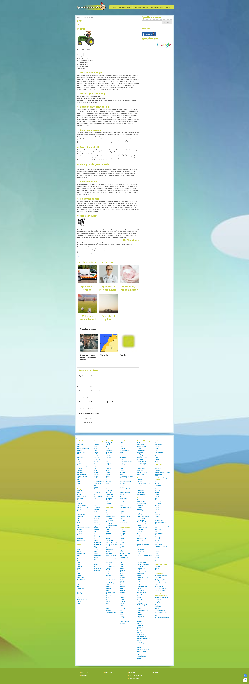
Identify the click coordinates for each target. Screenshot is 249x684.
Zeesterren (97, 570)
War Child (157, 614)
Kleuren (139, 579)
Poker (156, 527)
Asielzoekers (158, 599)
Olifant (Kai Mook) (99, 496)
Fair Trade (158, 577)
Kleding (108, 551)
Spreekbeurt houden (141, 7)
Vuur (107, 603)
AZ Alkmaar (158, 487)
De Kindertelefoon (160, 579)
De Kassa (140, 566)
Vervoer (139, 640)
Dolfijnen (79, 575)
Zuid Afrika (123, 618)
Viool (156, 461)
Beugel (122, 459)
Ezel (78, 586)
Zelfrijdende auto (141, 656)
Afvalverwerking (141, 501)
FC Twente (158, 503)
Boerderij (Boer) (81, 496)
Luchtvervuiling (141, 592)
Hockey (157, 511)
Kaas (107, 461)
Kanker (122, 485)
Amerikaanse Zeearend (83, 548)
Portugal (122, 597)
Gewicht (122, 479)
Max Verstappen (141, 463)
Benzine (139, 507)
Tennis (157, 548)
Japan (121, 564)
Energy (157, 568)
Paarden (96, 500)
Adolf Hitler (140, 443)
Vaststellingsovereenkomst (144, 638)
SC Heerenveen (159, 533)
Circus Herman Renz (143, 516)
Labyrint (139, 581)
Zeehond (96, 563)
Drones (139, 533)
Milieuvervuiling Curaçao (84, 467)
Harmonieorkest (159, 452)
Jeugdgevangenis (142, 562)
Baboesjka (140, 505)
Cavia (78, 562)
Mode (107, 557)
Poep (107, 573)
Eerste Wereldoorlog (111, 525)
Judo (156, 513)
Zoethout (108, 481)
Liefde (139, 588)
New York (122, 581)
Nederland (122, 577)
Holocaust (158, 470)
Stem (121, 515)
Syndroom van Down (125, 516)
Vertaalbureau (81, 540)
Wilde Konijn (97, 555)
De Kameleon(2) (141, 522)
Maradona (140, 459)
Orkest (157, 459)
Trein (107, 597)
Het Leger (79, 520)
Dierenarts (80, 502)
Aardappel (109, 443)
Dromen (139, 531)
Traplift (139, 631)
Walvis (95, 548)
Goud (138, 553)
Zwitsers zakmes (111, 612)
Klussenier (80, 516)
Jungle (79, 461)
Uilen (95, 531)
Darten (157, 496)
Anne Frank (140, 444)
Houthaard (140, 557)
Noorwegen (123, 585)
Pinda (107, 470)
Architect (79, 494)
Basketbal (158, 490)
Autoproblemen (141, 503)
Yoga (156, 559)
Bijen (78, 560)
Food (156, 570)
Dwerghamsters (81, 579)
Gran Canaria (123, 555)
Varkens (96, 557)
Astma (121, 452)
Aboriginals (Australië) (83, 448)
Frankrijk (122, 551)
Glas (107, 535)
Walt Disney (140, 474)
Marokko (122, 573)
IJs (107, 459)
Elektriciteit (140, 481)
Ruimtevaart (109, 575)
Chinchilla (79, 566)
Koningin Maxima (142, 456)
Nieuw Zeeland (124, 583)
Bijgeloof (139, 509)
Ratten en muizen (98, 515)
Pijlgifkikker (97, 509)
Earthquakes (158, 566)
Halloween (109, 490)
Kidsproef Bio (159, 605)
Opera (156, 457)
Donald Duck (140, 448)
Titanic (108, 594)
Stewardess (80, 529)
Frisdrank (108, 457)
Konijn (95, 470)
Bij (77, 559)
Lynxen (96, 487)
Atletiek (157, 483)
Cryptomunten (141, 518)
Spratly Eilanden (81, 474)
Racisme (139, 620)
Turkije (121, 614)
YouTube (108, 610)
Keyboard (157, 456)
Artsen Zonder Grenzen (161, 597)
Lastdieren (96, 478)
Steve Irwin (140, 470)
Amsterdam (123, 531)
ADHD (121, 443)
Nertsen (96, 491)
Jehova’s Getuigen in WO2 (162, 472)
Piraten (108, 572)
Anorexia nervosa (124, 450)
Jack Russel (97, 456)
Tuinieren (139, 632)
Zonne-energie (141, 494)
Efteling (139, 536)
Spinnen (96, 522)
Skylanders (140, 625)
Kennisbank (108, 672)
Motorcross (158, 518)
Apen (78, 549)
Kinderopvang (81, 514)
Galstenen (122, 472)
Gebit (121, 474)
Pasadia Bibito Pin (142, 610)
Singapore (122, 603)
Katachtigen (97, 461)
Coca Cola (109, 452)
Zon (78, 485)
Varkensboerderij (141, 636)
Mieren (95, 489)
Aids (121, 444)
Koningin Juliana (141, 454)
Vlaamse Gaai (98, 537)
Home (114, 7)
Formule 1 (158, 507)
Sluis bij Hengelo (110, 579)
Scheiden (139, 621)
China (121, 544)
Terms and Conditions (135, 675)
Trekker (108, 599)
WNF (156, 616)
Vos (95, 546)
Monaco (122, 575)
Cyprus (122, 548)
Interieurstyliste (81, 513)
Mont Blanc (80, 468)
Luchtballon (140, 590)
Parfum (139, 607)
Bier (107, 446)
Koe (95, 468)
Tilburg (121, 612)
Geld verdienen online (143, 544)
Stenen (139, 629)
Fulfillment (140, 540)
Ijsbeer (95, 450)
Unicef (157, 584)
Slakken (96, 520)
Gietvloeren (140, 551)
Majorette (157, 516)
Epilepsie (122, 470)
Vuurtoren (108, 605)
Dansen (157, 446)
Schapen (96, 518)
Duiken (157, 498)
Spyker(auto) (109, 581)
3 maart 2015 (87, 398)
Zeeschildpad (97, 568)
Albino (121, 446)
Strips (107, 584)
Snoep (108, 472)
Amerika (122, 529)
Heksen (108, 536)
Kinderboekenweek (142, 570)
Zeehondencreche (160, 590)
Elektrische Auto (141, 538)
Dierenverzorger (81, 505)
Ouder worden (123, 498)
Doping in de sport (142, 527)
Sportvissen (158, 544)
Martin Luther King (142, 461)
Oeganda (122, 586)
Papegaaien (97, 507)
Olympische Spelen (160, 522)
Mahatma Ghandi (142, 457)
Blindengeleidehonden (126, 461)
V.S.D (121, 518)
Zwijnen (96, 535)
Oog (121, 496)
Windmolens (140, 492)
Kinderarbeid (109, 549)
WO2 (156, 476)
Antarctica (122, 533)
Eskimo (79, 454)
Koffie (107, 465)
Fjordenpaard (80, 588)
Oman (121, 588)
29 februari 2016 (88, 419)
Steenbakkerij (110, 583)
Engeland (122, 550)
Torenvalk (96, 529)
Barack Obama (141, 446)
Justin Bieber (141, 452)
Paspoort (108, 568)
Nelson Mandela (141, 465)
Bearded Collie (81, 553)
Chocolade (109, 450)
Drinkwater (140, 529)
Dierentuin (79, 570)
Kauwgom (109, 463)
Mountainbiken (159, 520)
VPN (138, 645)
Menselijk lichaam (125, 492)
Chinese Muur (81, 452)
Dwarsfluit (157, 448)
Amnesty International (161, 575)
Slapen (122, 511)
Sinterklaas (109, 498)
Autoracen (158, 485)
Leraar (78, 522)
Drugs (138, 535)
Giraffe (79, 592)
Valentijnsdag (110, 502)
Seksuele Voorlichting (126, 507)
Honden (96, 448)
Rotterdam (122, 601)
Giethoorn (108, 533)
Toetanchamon (110, 596)
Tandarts (79, 531)
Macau (121, 572)
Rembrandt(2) (141, 468)
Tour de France (159, 550)
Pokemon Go (141, 616)
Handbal (157, 509)
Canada (122, 542)
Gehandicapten (124, 478)
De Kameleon (141, 520)
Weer (78, 481)
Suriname (122, 607)
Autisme (122, 454)
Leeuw (95, 479)
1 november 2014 (87, 376)
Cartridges (140, 514)
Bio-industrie (140, 511)
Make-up (139, 594)
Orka (95, 498)
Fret (78, 590)
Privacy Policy (85, 672)
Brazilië (122, 540)
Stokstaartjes (97, 524)
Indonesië (122, 559)
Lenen (139, 583)
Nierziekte (122, 494)
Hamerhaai (80, 605)
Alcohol (108, 444)
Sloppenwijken (159, 586)
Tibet (121, 610)
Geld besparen (141, 546)
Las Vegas (123, 568)
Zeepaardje (97, 566)
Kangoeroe (97, 459)
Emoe (78, 584)
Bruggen (139, 513)
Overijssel (122, 592)
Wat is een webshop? (143, 649)
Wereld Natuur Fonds (161, 588)
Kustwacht (158, 606)
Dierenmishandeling (142, 524)
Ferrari (108, 527)
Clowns (79, 500)
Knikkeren (109, 553)
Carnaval (108, 489)
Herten (95, 446)
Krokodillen (97, 474)
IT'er (78, 511)
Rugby (157, 531)
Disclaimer (84, 675)
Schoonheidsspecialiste (83, 527)
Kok (78, 518)
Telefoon (108, 586)
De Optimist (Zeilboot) (143, 605)
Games (139, 542)
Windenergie (140, 490)
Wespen (96, 553)
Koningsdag (109, 496)
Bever (78, 557)
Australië (122, 538)
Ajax (156, 481)
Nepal (121, 579)
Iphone (139, 548)
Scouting (157, 537)
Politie (78, 526)
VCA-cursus (140, 634)
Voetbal (157, 557)
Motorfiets (109, 562)
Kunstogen (123, 491)
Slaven (108, 577)
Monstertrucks (141, 603)
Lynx (95, 485)
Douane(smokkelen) (82, 507)
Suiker (108, 476)
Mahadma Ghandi (111, 555)
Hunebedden (109, 540)
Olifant (95, 494)
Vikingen (108, 601)
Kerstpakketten (141, 568)
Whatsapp (140, 655)
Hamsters (96, 444)
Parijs (121, 596)
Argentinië (122, 535)
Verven (139, 647)
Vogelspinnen (97, 544)
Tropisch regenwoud (82, 476)
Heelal (78, 459)
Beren (78, 555)
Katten (95, 465)
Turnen (157, 551)
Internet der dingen (111, 544)
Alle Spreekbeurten (157, 7)
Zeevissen (158, 561)
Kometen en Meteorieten (84, 465)
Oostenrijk (122, 590)
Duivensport (158, 500)
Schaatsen (158, 535)
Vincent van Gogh (142, 472)
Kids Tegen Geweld (160, 581)
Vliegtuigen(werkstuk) (143, 643)
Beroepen (85, 17)
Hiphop (157, 454)
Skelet (121, 509)
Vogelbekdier (97, 542)
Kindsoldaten (140, 573)
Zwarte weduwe (98, 572)
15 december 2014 (87, 386)
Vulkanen (79, 479)
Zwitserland (123, 620)
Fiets (107, 529)
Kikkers (96, 467)
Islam (138, 560)
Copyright (132, 672)
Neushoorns (97, 492)
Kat (95, 463)
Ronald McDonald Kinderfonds (163, 583)
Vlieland (122, 616)
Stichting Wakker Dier (161, 612)
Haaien (79, 603)
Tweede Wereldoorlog (161, 478)
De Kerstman (109, 494)
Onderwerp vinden (125, 7)
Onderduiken (158, 474)
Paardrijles (158, 524)
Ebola (121, 468)
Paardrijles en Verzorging (162, 526)
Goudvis (79, 596)
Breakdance (158, 444)
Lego (138, 584)
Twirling (157, 555)
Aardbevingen (81, 443)
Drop (107, 454)
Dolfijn (78, 573)
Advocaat (79, 490)
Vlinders (96, 540)
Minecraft (139, 596)
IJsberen (96, 452)
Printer (139, 608)
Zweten (122, 524)
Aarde (78, 446)
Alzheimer (122, 448)
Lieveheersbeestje (99, 481)
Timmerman (80, 535)
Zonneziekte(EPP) (125, 522)
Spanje (122, 605)
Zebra (95, 561)
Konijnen (96, 472)
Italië (121, 561)
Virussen (122, 520)
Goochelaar (80, 509)
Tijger (95, 526)
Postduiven (97, 513)
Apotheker (80, 492)
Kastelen (108, 546)
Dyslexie (122, 467)
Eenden (79, 583)
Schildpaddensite (160, 610)
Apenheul (79, 551)
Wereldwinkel (141, 653)
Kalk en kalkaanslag (143, 564)
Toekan (96, 527)
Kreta (121, 566)
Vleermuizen (97, 539)
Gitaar (156, 450)
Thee (107, 478)
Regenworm (97, 516)
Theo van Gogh (110, 592)
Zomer (139, 658)
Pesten (139, 612)
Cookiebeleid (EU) (134, 678)
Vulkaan (79, 478)
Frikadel (108, 456)
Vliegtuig (139, 642)
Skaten (157, 540)
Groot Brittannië (124, 557)
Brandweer (80, 498)
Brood (107, 448)
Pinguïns (96, 511)
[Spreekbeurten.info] (87, 6)
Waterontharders (141, 651)
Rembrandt (140, 467)
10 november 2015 (88, 409)
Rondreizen (80, 472)
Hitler (156, 466)
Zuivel (107, 483)
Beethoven (158, 443)
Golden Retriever (81, 594)
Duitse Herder (81, 577)
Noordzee (79, 470)
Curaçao (122, 546)
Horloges (108, 538)
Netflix (139, 597)
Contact (155, 672)
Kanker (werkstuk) (125, 489)
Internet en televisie (111, 542)
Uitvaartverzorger (81, 537)
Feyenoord (158, 505)
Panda (95, 505)
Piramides (109, 570)
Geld (107, 531)
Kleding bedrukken (142, 577)
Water (107, 479)
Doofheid (122, 465)
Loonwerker (80, 524)
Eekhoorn (79, 581)
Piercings (139, 614)
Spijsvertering (123, 513)
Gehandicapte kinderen (126, 476)
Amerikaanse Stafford (83, 546)
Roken (121, 505)
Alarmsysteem (141, 500)
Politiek (139, 618)
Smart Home (140, 627)
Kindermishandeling (142, 572)
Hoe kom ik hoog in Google (144, 555)
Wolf (95, 559)
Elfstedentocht (159, 502)
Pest (121, 500)
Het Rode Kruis (159, 603)
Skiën (156, 542)
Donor (121, 463)
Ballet (156, 489)
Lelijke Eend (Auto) (142, 586)
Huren (138, 559)
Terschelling (123, 609)
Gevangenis (140, 549)
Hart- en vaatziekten (125, 481)
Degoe (78, 568)
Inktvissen (96, 454)
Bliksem (139, 479)
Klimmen (157, 514)
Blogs (168, 7)
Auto (107, 511)
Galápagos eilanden (125, 553)
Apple (107, 509)
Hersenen (122, 483)
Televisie (108, 588)
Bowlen (157, 492)
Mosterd (108, 468)
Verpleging (80, 538)
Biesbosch (80, 450)
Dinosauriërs (80, 572)
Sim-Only (139, 623)
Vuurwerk (108, 503)
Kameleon (96, 457)
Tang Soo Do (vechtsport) (162, 546)
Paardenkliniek (98, 503)
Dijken (139, 525)
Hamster (96, 443)
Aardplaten (80, 444)
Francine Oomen (141, 450)
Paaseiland (123, 594)
